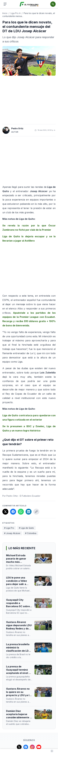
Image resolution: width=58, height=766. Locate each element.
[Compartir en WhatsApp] (21, 512)
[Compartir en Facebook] (13, 512)
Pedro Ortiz (17, 128)
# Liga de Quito (26, 528)
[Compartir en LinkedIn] (29, 512)
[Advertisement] (29, 100)
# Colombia (30, 533)
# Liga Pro (9, 528)
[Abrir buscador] (53, 4)
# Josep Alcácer (12, 533)
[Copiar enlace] (36, 512)
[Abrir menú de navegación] (5, 4)
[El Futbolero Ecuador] (29, 4)
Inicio (4, 13)
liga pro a (16, 13)
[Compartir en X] (5, 512)
